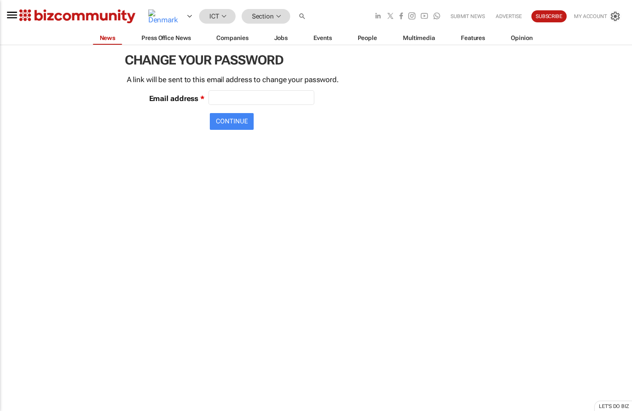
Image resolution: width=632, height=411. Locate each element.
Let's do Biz (614, 406)
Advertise (509, 16)
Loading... (16, 402)
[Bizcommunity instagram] (412, 16)
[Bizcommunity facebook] (401, 16)
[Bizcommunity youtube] (424, 16)
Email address (174, 98)
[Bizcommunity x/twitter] (390, 16)
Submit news (468, 16)
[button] (303, 16)
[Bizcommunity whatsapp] (437, 16)
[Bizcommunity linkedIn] (378, 16)
